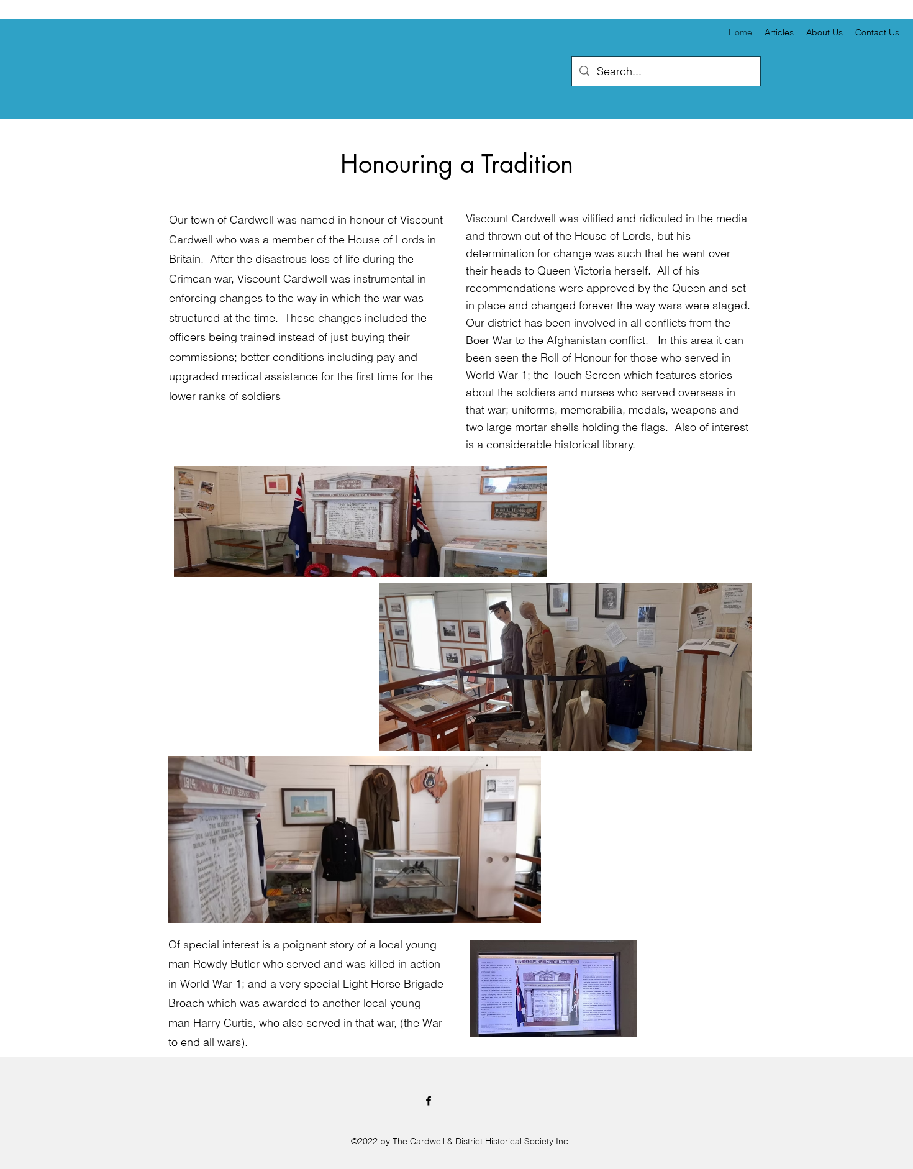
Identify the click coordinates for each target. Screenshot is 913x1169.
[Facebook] (428, 1100)
